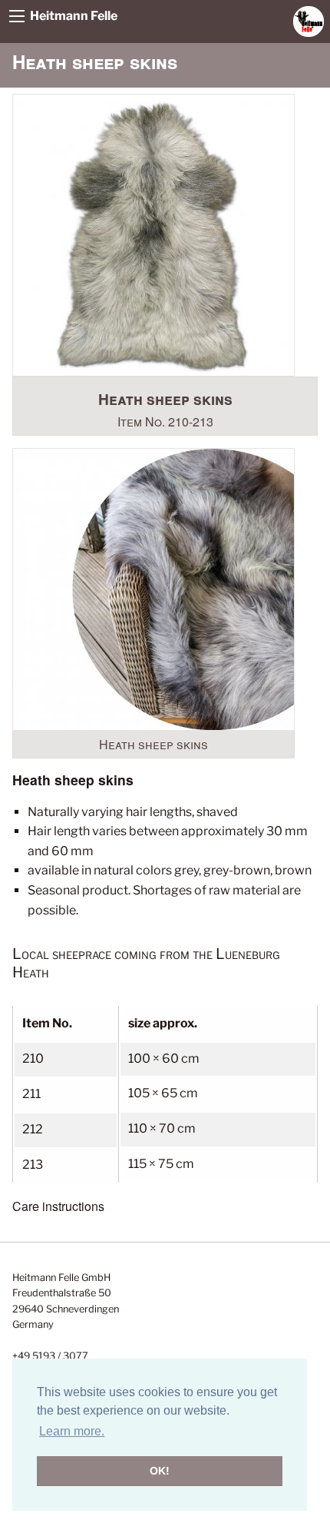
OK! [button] (160, 1471)
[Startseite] (308, 20)
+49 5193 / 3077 (50, 1356)
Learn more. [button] (71, 1431)
